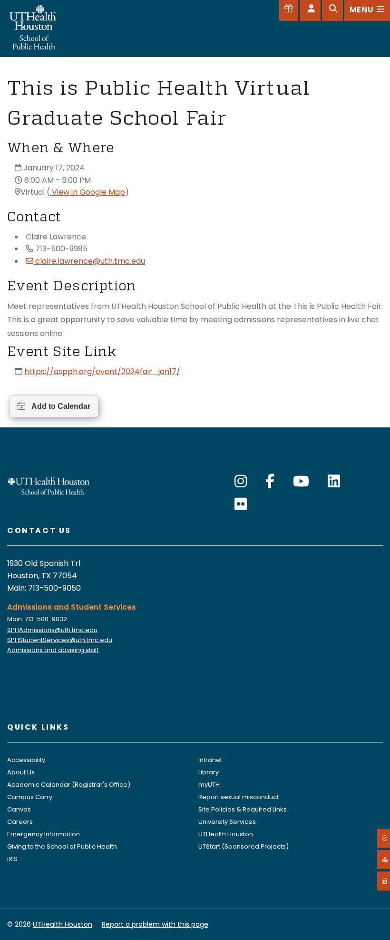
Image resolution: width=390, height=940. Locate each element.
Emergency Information (43, 834)
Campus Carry (29, 796)
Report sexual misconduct (238, 796)
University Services (227, 821)
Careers (20, 821)
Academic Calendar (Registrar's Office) (68, 784)
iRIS (12, 858)
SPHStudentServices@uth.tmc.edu (59, 639)
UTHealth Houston (225, 834)
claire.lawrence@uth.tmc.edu (90, 261)
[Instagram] (240, 481)
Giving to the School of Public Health (62, 846)
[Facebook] (269, 481)
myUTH (209, 784)
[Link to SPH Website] (48, 485)
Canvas (19, 809)
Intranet (210, 759)
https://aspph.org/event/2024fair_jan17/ (102, 371)
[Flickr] (240, 504)
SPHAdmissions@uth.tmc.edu (52, 629)
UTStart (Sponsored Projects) (243, 846)
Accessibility (26, 759)
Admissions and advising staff (53, 649)
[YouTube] (301, 481)
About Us (21, 772)
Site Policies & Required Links (242, 809)
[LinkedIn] (334, 481)
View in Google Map (87, 192)
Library (208, 772)
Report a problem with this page (155, 924)
